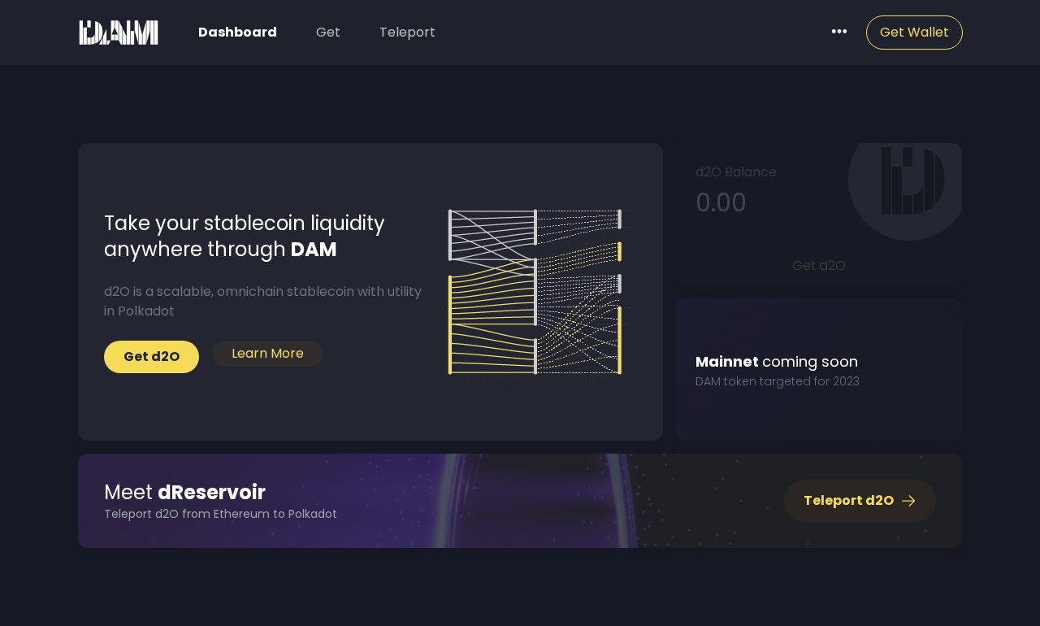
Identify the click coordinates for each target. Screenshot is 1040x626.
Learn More (268, 353)
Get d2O (819, 265)
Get (328, 32)
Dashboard (237, 32)
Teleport (407, 32)
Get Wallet (914, 32)
